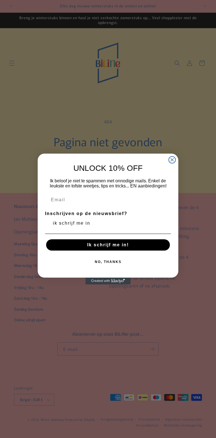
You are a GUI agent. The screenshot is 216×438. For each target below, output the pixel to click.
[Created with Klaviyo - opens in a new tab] (108, 281)
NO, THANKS (108, 262)
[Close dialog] (172, 159)
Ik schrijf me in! (108, 244)
